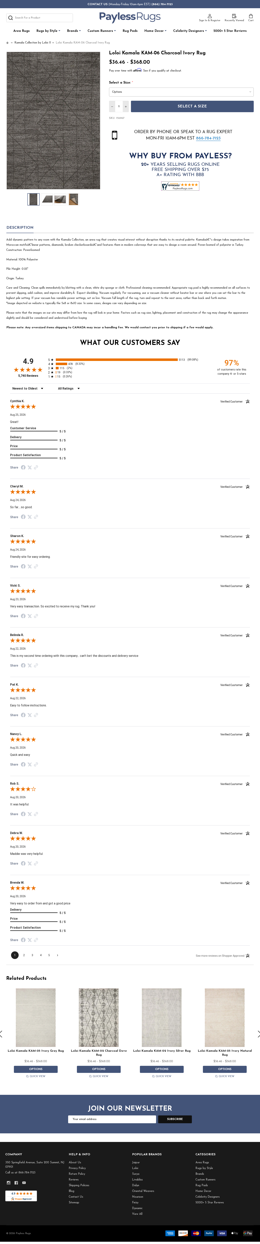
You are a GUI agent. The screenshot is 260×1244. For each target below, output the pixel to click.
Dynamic (137, 1208)
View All (137, 1214)
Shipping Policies (79, 1185)
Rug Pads (130, 31)
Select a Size (192, 106)
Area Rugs (21, 31)
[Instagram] (8, 1183)
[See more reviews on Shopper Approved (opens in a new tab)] (36, 467)
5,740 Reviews (28, 376)
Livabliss (137, 1179)
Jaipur (136, 1162)
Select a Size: (121, 83)
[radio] (130, 359)
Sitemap (74, 1202)
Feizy (135, 1202)
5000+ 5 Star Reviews (230, 31)
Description (19, 228)
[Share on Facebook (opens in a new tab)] (23, 468)
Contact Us (76, 1197)
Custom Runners (100, 31)
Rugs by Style (46, 31)
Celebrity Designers (188, 31)
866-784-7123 (208, 138)
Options (35, 1069)
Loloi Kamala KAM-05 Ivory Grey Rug (36, 1050)
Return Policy (77, 1174)
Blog (71, 1191)
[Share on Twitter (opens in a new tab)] (29, 467)
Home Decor (154, 31)
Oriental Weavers (143, 1191)
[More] (59, 31)
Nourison (137, 1197)
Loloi (135, 1168)
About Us (75, 1162)
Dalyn (135, 1185)
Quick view (37, 1076)
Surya (135, 1174)
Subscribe (175, 1119)
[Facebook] (16, 1183)
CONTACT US (98, 4)
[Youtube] (24, 1183)
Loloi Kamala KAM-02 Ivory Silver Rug (162, 1050)
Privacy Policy (77, 1168)
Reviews (74, 1179)
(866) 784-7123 (162, 4)
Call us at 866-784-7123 (20, 1172)
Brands (72, 31)
